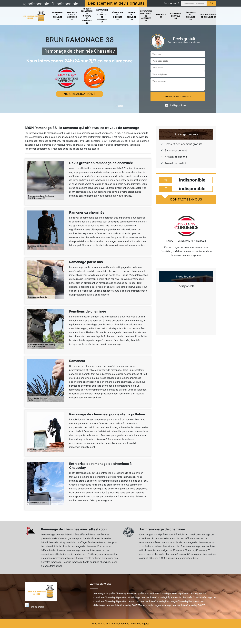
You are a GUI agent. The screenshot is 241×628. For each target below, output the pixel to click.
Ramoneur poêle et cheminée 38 (72, 15)
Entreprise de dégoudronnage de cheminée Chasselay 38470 (172, 605)
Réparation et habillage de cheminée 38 (102, 16)
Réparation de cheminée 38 (117, 15)
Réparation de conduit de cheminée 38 (146, 16)
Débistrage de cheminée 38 (190, 15)
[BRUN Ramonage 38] (33, 16)
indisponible (38, 3)
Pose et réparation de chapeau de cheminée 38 (86, 16)
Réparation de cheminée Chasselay (185, 597)
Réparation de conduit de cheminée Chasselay (140, 601)
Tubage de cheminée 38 (131, 15)
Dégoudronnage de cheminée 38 (208, 16)
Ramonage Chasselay (176, 601)
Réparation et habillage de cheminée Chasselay (140, 597)
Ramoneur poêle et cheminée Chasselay (148, 593)
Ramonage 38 (161, 16)
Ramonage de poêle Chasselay (110, 593)
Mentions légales (140, 623)
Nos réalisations (80, 93)
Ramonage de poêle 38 (175, 15)
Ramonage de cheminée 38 (57, 15)
